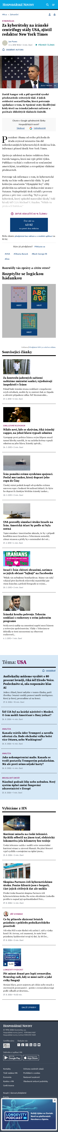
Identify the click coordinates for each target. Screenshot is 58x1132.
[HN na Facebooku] (22, 1044)
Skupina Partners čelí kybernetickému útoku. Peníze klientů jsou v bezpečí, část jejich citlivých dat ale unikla (27, 885)
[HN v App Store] (31, 1057)
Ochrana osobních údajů (33, 1069)
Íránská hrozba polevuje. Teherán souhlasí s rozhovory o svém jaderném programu (27, 617)
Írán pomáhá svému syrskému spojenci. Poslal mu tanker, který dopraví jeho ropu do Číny (28, 477)
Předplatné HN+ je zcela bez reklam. (42, 347)
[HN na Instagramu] (26, 1044)
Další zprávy (29, 1007)
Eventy (6, 1097)
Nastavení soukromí (31, 1077)
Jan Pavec (13, 41)
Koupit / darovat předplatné (14, 1093)
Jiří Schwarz (16, 914)
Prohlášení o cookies (31, 1073)
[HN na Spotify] (35, 1044)
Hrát (19, 305)
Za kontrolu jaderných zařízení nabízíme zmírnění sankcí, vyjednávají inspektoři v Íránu (27, 381)
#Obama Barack (21, 254)
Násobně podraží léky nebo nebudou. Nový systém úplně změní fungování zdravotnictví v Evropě (28, 785)
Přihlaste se (40, 246)
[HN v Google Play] (12, 1057)
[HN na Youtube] (39, 1044)
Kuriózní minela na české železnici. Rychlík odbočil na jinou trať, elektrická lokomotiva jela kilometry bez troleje (29, 837)
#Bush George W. (39, 254)
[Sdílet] (49, 14)
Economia (7, 1077)
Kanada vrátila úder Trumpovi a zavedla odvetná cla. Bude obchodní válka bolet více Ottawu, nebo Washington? (27, 736)
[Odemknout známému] (54, 14)
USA (21, 662)
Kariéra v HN (8, 1081)
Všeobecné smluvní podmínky (35, 1081)
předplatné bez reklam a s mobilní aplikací (33, 236)
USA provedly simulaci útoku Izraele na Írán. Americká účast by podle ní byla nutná (28, 525)
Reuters (49, 85)
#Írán (7, 259)
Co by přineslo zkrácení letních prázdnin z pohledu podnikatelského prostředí (26, 922)
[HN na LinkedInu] (31, 1044)
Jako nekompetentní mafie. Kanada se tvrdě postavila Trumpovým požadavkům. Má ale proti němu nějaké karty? (28, 760)
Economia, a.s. (20, 1030)
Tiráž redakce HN (10, 1073)
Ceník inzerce (8, 1086)
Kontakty (7, 1069)
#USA (7, 254)
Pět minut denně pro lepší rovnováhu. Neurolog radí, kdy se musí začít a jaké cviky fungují (27, 977)
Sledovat (21, 128)
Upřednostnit (40, 128)
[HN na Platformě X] (18, 1044)
